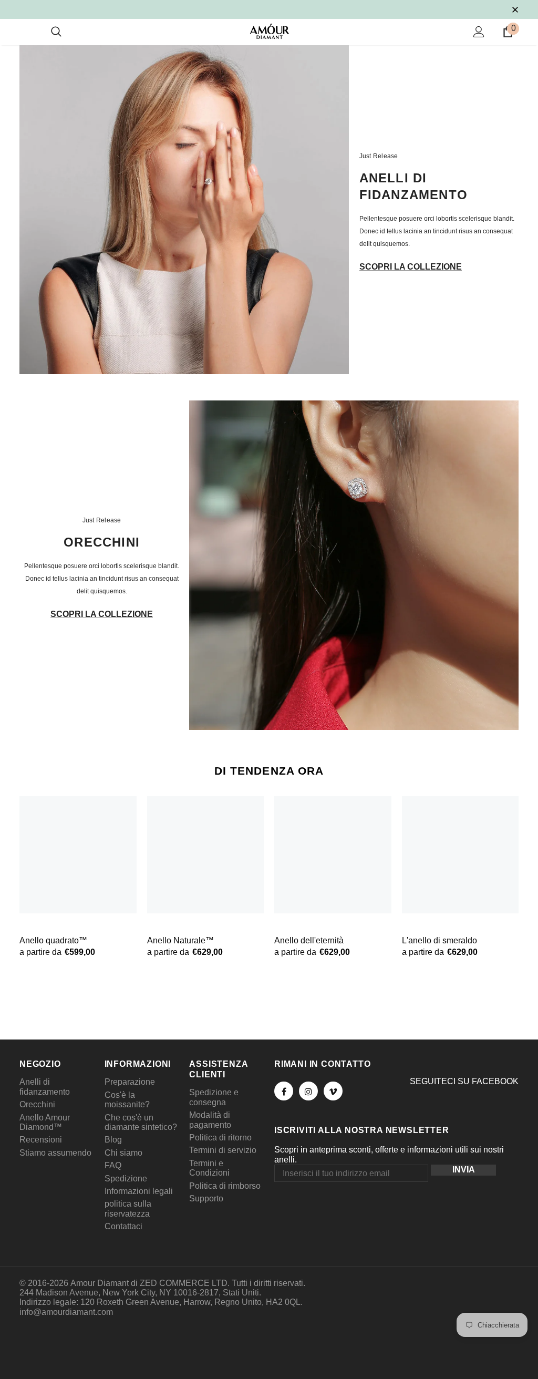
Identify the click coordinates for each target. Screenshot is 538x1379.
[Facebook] (283, 1091)
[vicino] (515, 9)
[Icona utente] (478, 31)
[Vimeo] (333, 1091)
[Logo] (269, 31)
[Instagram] (308, 1091)
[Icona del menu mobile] (25, 32)
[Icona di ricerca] (56, 32)
